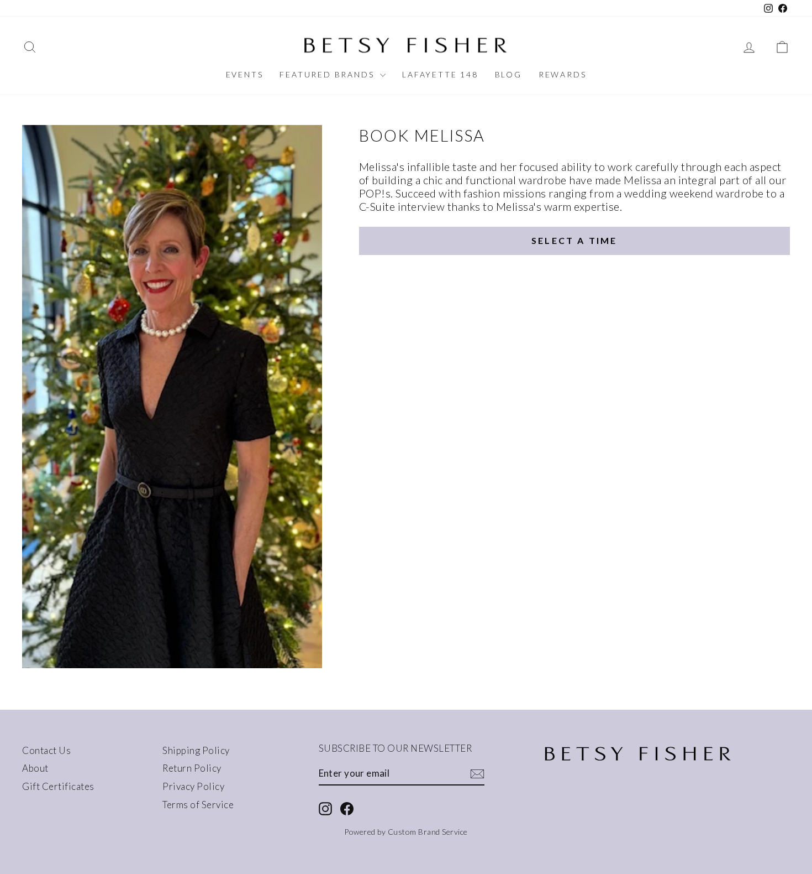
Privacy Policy (193, 786)
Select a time (574, 240)
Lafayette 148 (440, 74)
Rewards (563, 74)
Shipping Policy (196, 750)
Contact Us (46, 750)
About (35, 768)
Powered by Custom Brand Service (406, 831)
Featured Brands (328, 74)
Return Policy (192, 768)
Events (244, 74)
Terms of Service (198, 804)
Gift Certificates (58, 786)
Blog (508, 74)
